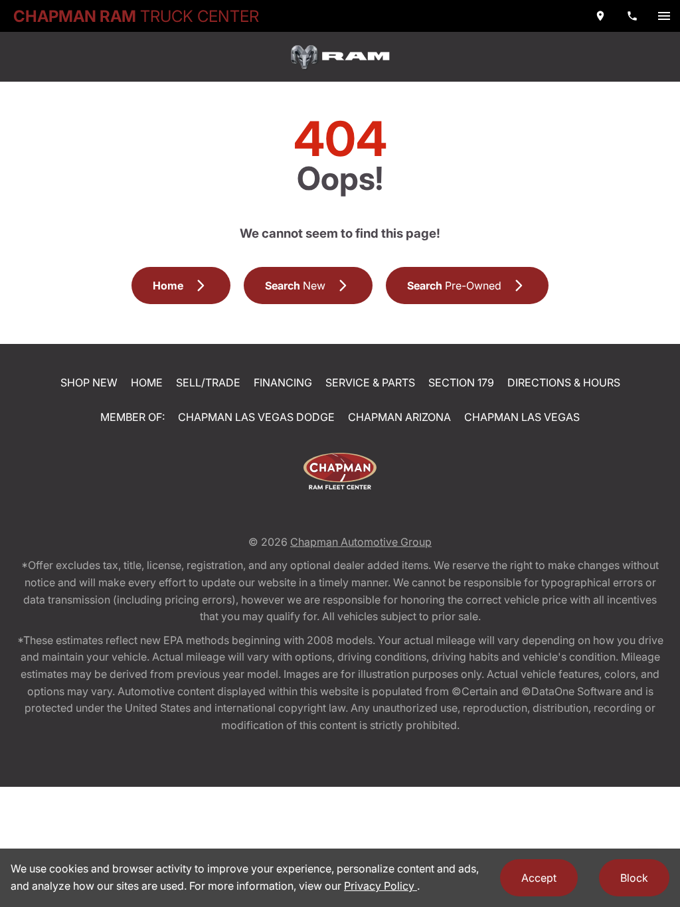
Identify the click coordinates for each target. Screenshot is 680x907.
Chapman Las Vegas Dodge (256, 417)
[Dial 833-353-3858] (632, 16)
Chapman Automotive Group (361, 541)
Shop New (89, 382)
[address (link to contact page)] (600, 16)
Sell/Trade (208, 382)
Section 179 (461, 382)
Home (147, 382)
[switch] (664, 16)
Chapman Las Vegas (522, 417)
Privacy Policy (380, 885)
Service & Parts (370, 382)
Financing (283, 382)
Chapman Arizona (399, 417)
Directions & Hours (563, 382)
